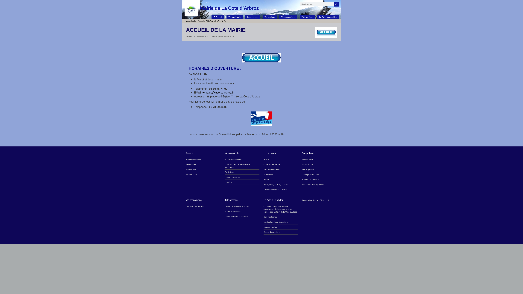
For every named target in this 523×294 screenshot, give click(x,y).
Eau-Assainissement (272, 169)
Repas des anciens (272, 232)
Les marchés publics (195, 206)
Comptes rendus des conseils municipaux (237, 165)
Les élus (228, 182)
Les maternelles (270, 227)
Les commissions (232, 177)
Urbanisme (268, 174)
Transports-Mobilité (310, 174)
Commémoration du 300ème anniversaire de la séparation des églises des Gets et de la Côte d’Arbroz (280, 209)
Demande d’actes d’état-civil (237, 206)
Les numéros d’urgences (313, 184)
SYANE (267, 159)
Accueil (201, 21)
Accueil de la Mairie (233, 159)
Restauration (307, 159)
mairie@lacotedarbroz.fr (219, 92)
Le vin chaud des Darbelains (276, 221)
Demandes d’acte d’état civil (315, 200)
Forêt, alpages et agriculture (276, 184)
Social (266, 179)
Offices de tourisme (310, 179)
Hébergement (308, 169)
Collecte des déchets (273, 164)
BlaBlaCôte (229, 172)
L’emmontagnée (270, 216)
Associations (307, 164)
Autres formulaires (233, 211)
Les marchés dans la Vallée (275, 189)
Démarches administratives (236, 216)
